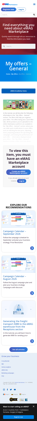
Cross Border (5, 361)
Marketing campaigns (8, 373)
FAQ (3, 376)
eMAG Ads (5, 370)
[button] (34, 4)
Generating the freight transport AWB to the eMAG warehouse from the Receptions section (18, 325)
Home (8, 74)
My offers (14, 74)
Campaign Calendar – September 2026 (14, 232)
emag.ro (7, 394)
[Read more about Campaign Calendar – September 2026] (32, 248)
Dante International (19, 382)
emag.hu (24, 394)
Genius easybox (6, 367)
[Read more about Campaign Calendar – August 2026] (32, 293)
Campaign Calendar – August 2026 (14, 277)
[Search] (34, 14)
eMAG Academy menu (18, 91)
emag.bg (15, 394)
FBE (3, 364)
